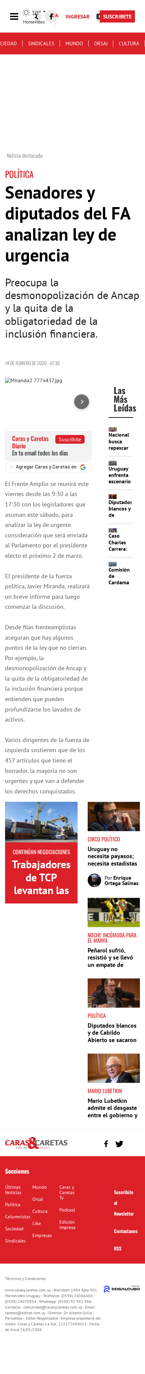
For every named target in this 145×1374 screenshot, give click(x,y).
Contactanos (126, 1230)
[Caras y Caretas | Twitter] (119, 1144)
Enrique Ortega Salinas (122, 880)
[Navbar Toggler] (19, 16)
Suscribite (70, 439)
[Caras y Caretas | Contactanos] (132, 1143)
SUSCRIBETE (117, 16)
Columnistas (17, 1217)
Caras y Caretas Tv (67, 1192)
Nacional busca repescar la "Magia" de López (120, 447)
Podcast (67, 1210)
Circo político (104, 839)
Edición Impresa (67, 1224)
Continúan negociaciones (41, 852)
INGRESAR (77, 16)
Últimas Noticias (13, 1189)
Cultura (129, 43)
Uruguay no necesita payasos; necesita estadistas (112, 856)
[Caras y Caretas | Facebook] (51, 16)
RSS (117, 1248)
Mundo (74, 43)
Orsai (101, 43)
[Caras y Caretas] (36, 1148)
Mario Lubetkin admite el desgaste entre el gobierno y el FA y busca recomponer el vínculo (112, 1119)
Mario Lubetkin (105, 1091)
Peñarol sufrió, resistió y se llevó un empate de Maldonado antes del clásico (110, 964)
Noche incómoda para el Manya (112, 937)
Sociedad (14, 1229)
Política (97, 1016)
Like (36, 1223)
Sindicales (41, 43)
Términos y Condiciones (25, 1278)
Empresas (42, 1235)
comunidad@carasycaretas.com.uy (52, 1307)
